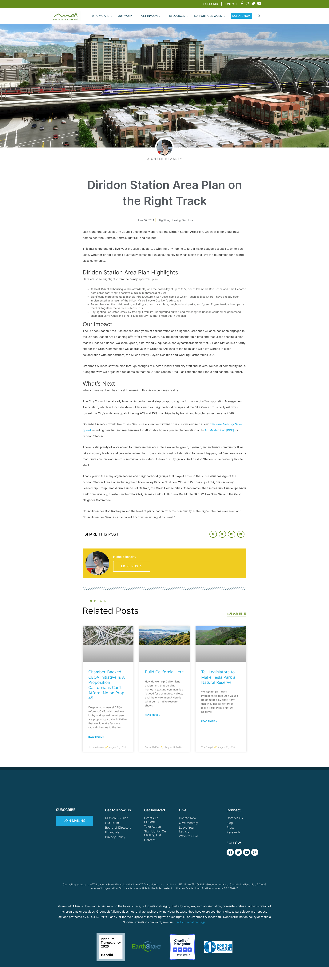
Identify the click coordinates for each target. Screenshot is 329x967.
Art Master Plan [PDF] (219, 430)
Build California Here (164, 672)
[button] (259, 16)
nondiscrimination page (189, 922)
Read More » (96, 736)
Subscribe (211, 4)
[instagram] (248, 3)
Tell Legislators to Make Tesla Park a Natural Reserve (218, 677)
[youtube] (259, 3)
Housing (176, 220)
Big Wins (164, 220)
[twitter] (254, 3)
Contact (230, 4)
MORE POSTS (131, 566)
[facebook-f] (242, 3)
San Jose (187, 220)
